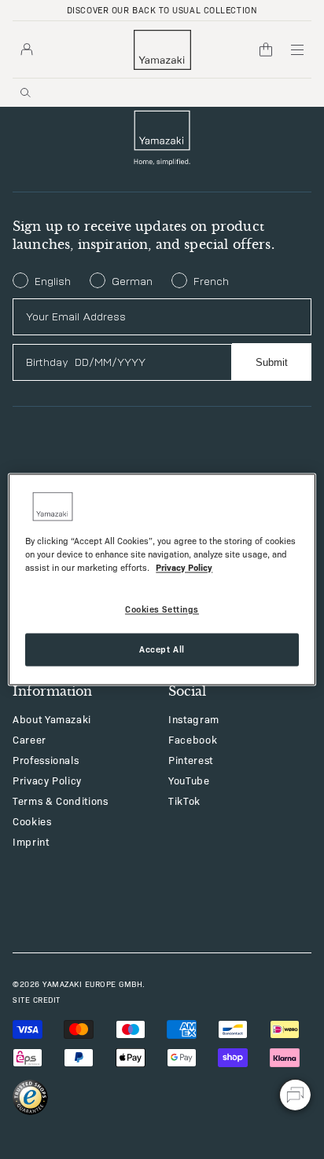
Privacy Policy (47, 780)
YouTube (189, 780)
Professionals (46, 759)
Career (29, 739)
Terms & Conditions (61, 800)
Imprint (31, 841)
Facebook (192, 739)
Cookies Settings (162, 609)
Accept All (162, 649)
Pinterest (190, 759)
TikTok (184, 800)
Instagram (193, 719)
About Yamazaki (52, 719)
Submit (272, 362)
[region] (161, 579)
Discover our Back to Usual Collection (162, 10)
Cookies (32, 821)
